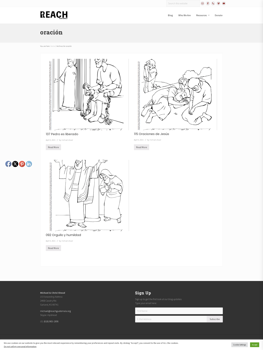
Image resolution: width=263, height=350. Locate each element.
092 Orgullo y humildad (63, 235)
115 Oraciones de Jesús (151, 134)
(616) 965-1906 (51, 321)
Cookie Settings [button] (239, 344)
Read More (53, 148)
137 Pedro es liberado (62, 134)
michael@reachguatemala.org (55, 311)
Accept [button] (254, 344)
